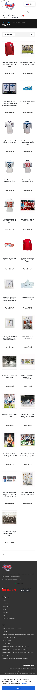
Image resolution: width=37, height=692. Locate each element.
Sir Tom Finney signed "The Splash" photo (9, 376)
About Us (5, 603)
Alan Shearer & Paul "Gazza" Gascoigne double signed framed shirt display (9, 103)
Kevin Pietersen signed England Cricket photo (27, 493)
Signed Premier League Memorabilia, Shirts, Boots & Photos (18, 634)
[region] (18, 683)
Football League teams (9, 637)
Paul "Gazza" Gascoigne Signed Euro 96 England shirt (27, 142)
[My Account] (3, 16)
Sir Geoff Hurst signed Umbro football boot (9, 259)
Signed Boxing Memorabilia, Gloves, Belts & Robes (16, 646)
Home (4, 600)
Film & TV (5, 655)
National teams (7, 640)
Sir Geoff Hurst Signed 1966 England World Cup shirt (27, 259)
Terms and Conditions (9, 618)
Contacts (5, 612)
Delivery (5, 615)
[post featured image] (9, 49)
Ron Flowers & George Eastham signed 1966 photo (9, 533)
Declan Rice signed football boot (27, 102)
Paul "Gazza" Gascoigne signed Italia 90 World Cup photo (9, 455)
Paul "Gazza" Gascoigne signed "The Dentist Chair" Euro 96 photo (27, 455)
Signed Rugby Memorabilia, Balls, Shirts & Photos (15, 649)
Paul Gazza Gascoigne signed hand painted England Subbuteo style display (9, 299)
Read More (24, 684)
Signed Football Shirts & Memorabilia (12, 628)
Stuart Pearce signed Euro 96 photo (9, 415)
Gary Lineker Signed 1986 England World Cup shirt (9, 141)
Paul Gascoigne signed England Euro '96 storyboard (27, 377)
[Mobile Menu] (3, 5)
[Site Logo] (10, 6)
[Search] (28, 12)
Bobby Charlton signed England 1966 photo (27, 220)
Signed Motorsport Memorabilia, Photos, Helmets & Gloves (18, 652)
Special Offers (6, 606)
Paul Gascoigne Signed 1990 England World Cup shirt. (9, 220)
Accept (18, 688)
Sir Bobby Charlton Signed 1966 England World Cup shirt (9, 64)
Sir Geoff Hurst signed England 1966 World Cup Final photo (27, 416)
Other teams (6, 643)
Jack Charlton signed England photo (27, 337)
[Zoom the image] (11, 564)
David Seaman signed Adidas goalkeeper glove (27, 298)
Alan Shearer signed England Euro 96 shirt (9, 180)
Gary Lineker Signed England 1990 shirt (27, 180)
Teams (5, 631)
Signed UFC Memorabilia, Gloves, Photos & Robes (15, 658)
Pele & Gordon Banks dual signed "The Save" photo (27, 63)
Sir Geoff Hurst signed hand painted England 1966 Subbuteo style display (9, 338)
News (4, 609)
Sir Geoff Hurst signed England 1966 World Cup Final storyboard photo (9, 494)
